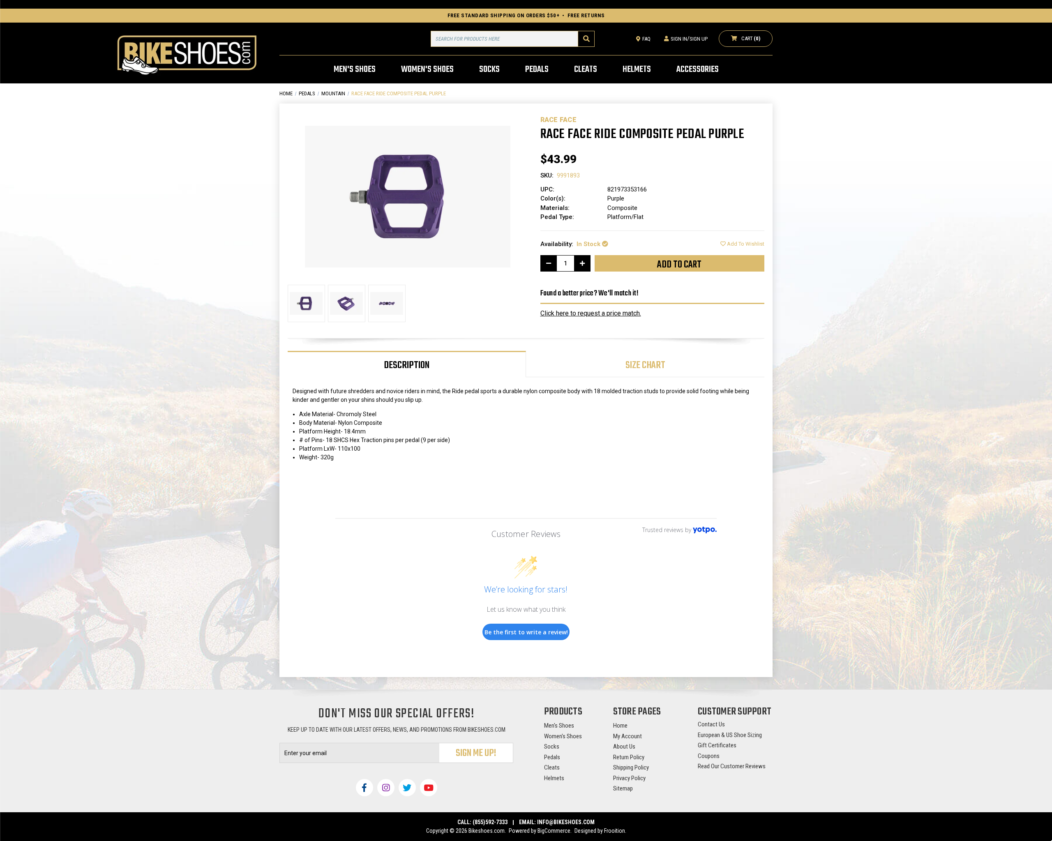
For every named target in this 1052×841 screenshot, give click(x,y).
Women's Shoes (563, 736)
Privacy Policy (629, 778)
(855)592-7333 (490, 822)
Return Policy (628, 757)
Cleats (552, 767)
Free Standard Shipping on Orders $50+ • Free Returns (526, 15)
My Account (627, 736)
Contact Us (711, 724)
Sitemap (623, 788)
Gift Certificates (717, 745)
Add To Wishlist (745, 244)
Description (406, 365)
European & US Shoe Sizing (730, 735)
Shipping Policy (631, 767)
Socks (551, 746)
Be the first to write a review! (526, 632)
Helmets (554, 778)
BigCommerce (554, 830)
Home (620, 725)
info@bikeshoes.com (566, 822)
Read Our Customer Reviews (732, 766)
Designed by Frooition (599, 830)
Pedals (552, 757)
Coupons (709, 756)
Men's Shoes (559, 725)
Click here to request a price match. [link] (590, 313)
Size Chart (645, 365)
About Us (624, 746)
